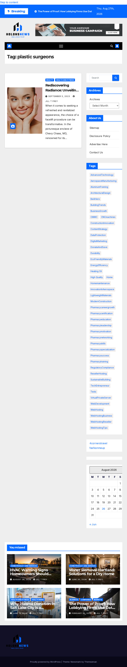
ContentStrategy (99, 229)
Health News (38, 600)
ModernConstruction (101, 301)
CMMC (94, 217)
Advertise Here (99, 144)
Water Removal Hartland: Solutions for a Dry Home (92, 572)
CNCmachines (108, 217)
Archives (95, 99)
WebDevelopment (100, 403)
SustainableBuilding (100, 379)
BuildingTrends (98, 205)
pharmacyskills (98, 343)
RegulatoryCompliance (102, 367)
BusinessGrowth (99, 211)
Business (74, 600)
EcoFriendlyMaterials (101, 259)
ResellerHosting (99, 373)
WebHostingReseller (101, 421)
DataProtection (98, 235)
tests (93, 391)
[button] (111, 46)
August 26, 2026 (22, 579)
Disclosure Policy (100, 136)
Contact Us (96, 152)
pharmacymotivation (101, 331)
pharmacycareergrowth (103, 307)
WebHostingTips (99, 427)
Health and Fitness (65, 80)
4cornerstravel (98, 443)
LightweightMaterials (101, 295)
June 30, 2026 (79, 579)
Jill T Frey (41, 579)
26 (103, 508)
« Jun (93, 524)
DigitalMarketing (99, 241)
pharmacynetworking (101, 337)
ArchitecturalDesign (100, 193)
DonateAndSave (99, 247)
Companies (86, 600)
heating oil (96, 271)
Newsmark (76, 662)
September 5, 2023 (59, 96)
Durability (95, 253)
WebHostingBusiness (101, 415)
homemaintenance (100, 283)
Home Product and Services (24, 566)
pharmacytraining (99, 361)
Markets (98, 600)
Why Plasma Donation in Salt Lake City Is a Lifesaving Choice (32, 608)
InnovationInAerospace (102, 289)
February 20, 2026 (82, 613)
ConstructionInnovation (102, 223)
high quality (97, 277)
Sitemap (94, 127)
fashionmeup (97, 447)
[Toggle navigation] (61, 46)
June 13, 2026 (20, 613)
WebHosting (97, 409)
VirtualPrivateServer (101, 397)
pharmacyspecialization (103, 349)
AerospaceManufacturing (103, 181)
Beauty (49, 80)
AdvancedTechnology (102, 175)
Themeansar (90, 662)
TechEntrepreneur (100, 385)
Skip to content (9, 2)
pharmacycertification (102, 313)
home (110, 277)
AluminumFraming (99, 187)
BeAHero (95, 199)
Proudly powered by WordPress (45, 662)
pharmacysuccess (100, 355)
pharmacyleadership (101, 325)
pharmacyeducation (101, 319)
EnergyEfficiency (99, 265)
